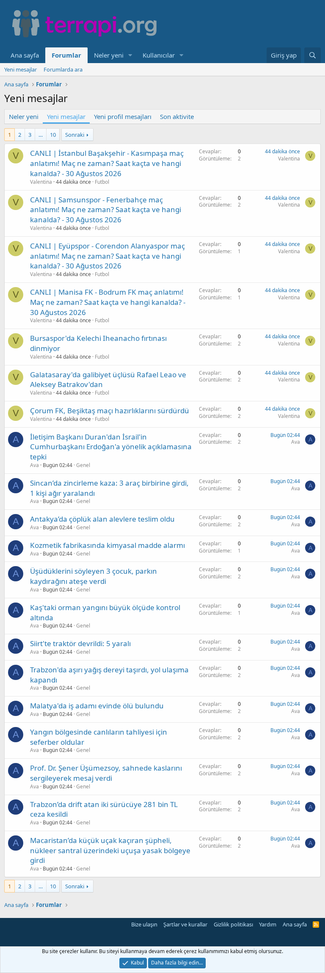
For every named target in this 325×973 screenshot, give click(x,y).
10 (53, 134)
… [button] (41, 134)
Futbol (102, 181)
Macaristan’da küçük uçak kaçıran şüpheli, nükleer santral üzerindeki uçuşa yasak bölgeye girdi (110, 850)
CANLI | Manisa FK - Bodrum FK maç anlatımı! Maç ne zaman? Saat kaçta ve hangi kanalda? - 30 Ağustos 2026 (107, 302)
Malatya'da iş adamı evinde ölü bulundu (97, 705)
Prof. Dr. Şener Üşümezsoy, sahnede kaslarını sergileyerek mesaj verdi (106, 773)
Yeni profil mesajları (122, 116)
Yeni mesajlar (20, 69)
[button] (130, 55)
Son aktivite (177, 116)
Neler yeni (109, 55)
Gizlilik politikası (233, 924)
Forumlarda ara (63, 69)
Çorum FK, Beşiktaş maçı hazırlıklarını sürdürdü (109, 410)
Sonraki (74, 134)
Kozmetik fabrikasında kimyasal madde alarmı (107, 545)
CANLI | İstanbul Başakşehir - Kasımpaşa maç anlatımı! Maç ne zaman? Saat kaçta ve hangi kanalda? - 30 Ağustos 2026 (107, 163)
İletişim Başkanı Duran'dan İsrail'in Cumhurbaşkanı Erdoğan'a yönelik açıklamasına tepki (111, 447)
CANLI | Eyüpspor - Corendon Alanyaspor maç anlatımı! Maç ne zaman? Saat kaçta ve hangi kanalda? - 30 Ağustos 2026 (107, 256)
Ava (34, 465)
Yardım (267, 924)
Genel (83, 465)
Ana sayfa (25, 55)
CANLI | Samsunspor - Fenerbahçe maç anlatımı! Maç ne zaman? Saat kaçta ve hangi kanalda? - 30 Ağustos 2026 (105, 210)
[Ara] (312, 55)
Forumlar (66, 55)
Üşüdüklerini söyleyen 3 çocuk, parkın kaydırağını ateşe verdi (93, 576)
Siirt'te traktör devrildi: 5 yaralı (80, 643)
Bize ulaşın (144, 924)
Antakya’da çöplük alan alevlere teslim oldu (102, 519)
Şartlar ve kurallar (185, 924)
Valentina (41, 181)
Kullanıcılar (159, 55)
